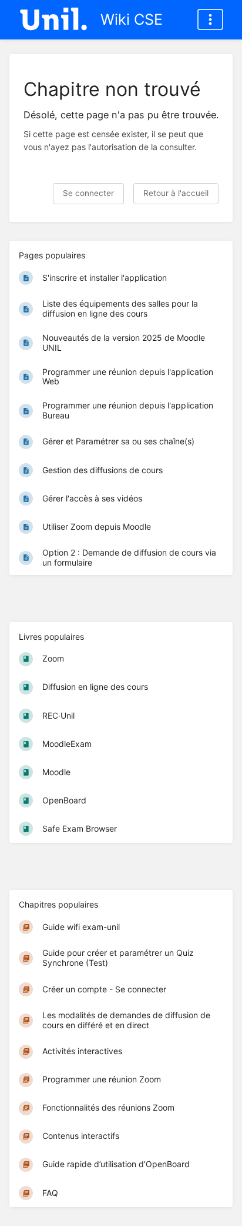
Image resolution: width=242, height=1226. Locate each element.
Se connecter (88, 193)
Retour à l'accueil (176, 193)
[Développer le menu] (210, 19)
